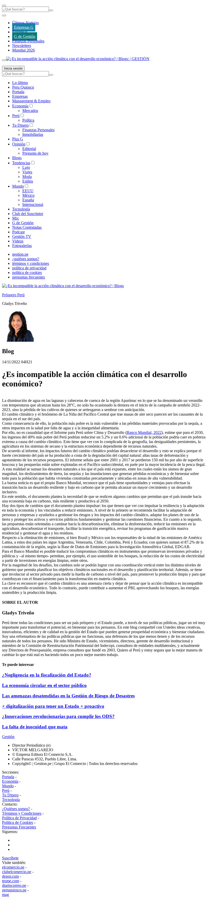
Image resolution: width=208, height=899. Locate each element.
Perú (16, 115)
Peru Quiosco (23, 87)
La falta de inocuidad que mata (34, 726)
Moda (27, 176)
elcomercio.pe (13, 867)
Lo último (20, 82)
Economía (20, 106)
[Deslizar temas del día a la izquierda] (4, 15)
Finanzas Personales (28, 41)
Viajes (27, 172)
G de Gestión (24, 36)
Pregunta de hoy (35, 153)
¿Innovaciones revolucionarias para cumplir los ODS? (58, 716)
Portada (18, 92)
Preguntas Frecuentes (19, 827)
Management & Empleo (31, 101)
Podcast (18, 232)
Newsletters (21, 45)
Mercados (30, 110)
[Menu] (4, 5)
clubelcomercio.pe (16, 872)
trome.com (10, 881)
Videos (17, 241)
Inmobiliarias (32, 134)
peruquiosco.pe (14, 890)
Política (28, 120)
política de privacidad (29, 268)
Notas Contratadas (27, 227)
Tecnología (21, 209)
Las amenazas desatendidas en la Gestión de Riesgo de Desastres (68, 695)
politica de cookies (27, 272)
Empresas (20, 32)
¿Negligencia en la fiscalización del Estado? (46, 675)
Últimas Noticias (25, 23)
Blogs (17, 158)
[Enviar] (51, 10)
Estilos (27, 181)
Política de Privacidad (19, 818)
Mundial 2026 (23, 50)
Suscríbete (10, 858)
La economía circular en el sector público (44, 685)
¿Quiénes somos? (16, 809)
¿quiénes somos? (25, 259)
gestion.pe (20, 254)
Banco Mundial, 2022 (144, 432)
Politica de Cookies (17, 822)
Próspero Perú (13, 295)
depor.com (10, 876)
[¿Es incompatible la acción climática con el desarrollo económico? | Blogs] (63, 286)
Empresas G (23, 27)
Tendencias (21, 163)
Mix (15, 218)
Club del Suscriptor (27, 213)
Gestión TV (21, 236)
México (28, 195)
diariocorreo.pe (14, 885)
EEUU (27, 191)
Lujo (26, 167)
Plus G (17, 139)
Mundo (18, 186)
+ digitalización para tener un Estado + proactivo (53, 706)
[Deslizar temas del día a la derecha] (4, 60)
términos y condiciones (30, 263)
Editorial (29, 148)
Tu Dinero (20, 125)
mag (5, 894)
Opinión (18, 144)
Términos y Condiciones (21, 813)
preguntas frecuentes (28, 277)
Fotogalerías (22, 245)
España (28, 200)
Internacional (32, 204)
